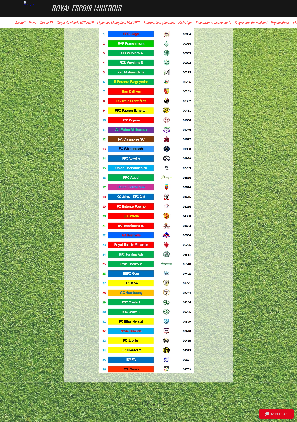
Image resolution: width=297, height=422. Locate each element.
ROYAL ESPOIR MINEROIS (86, 7)
